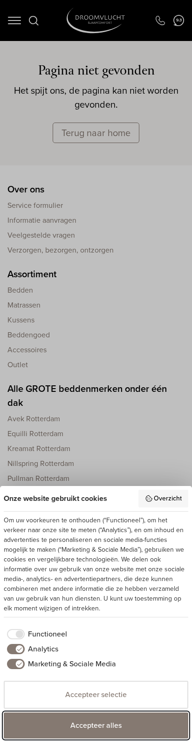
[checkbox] (35, 634)
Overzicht (168, 498)
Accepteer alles (96, 725)
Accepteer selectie (96, 694)
